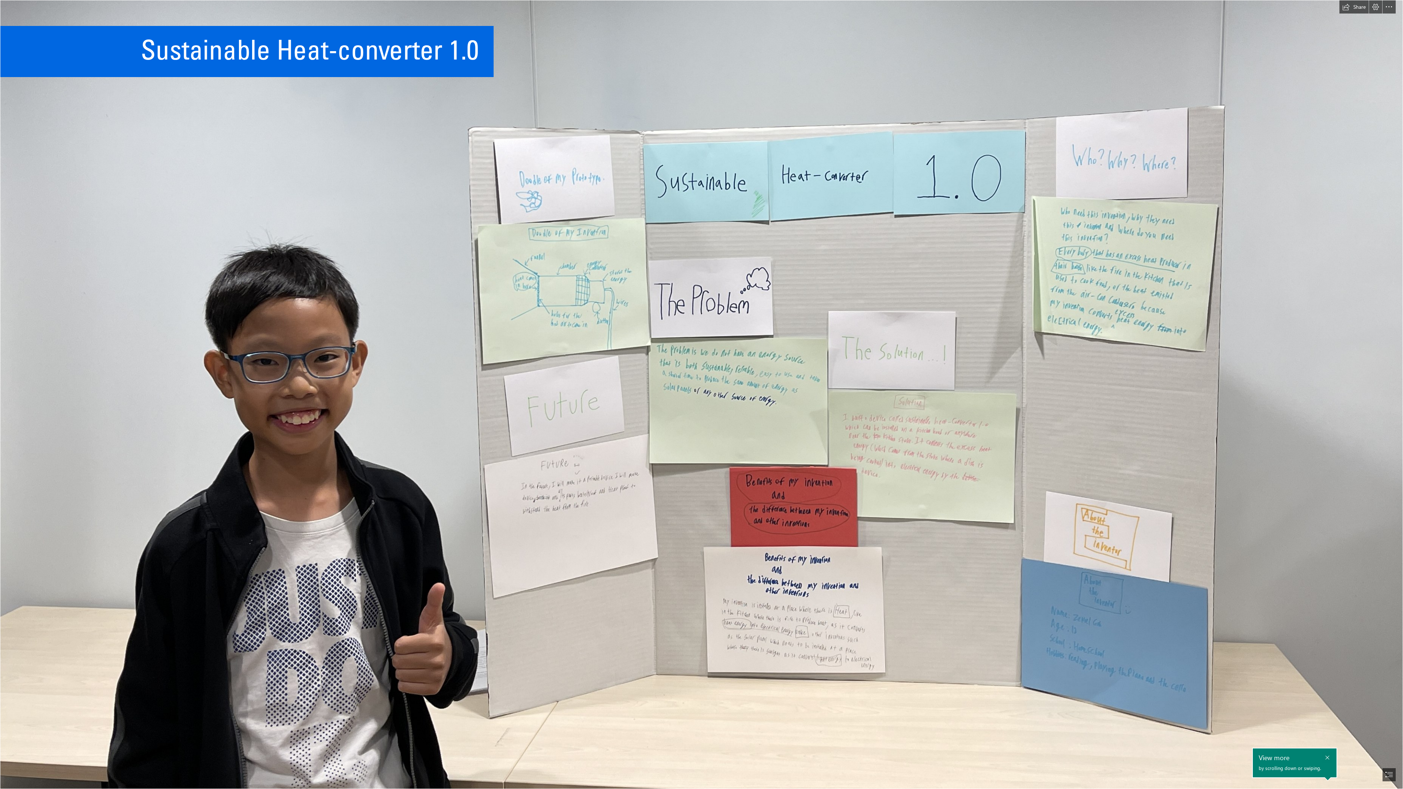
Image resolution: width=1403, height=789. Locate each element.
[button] (1354, 7)
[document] (701, 394)
